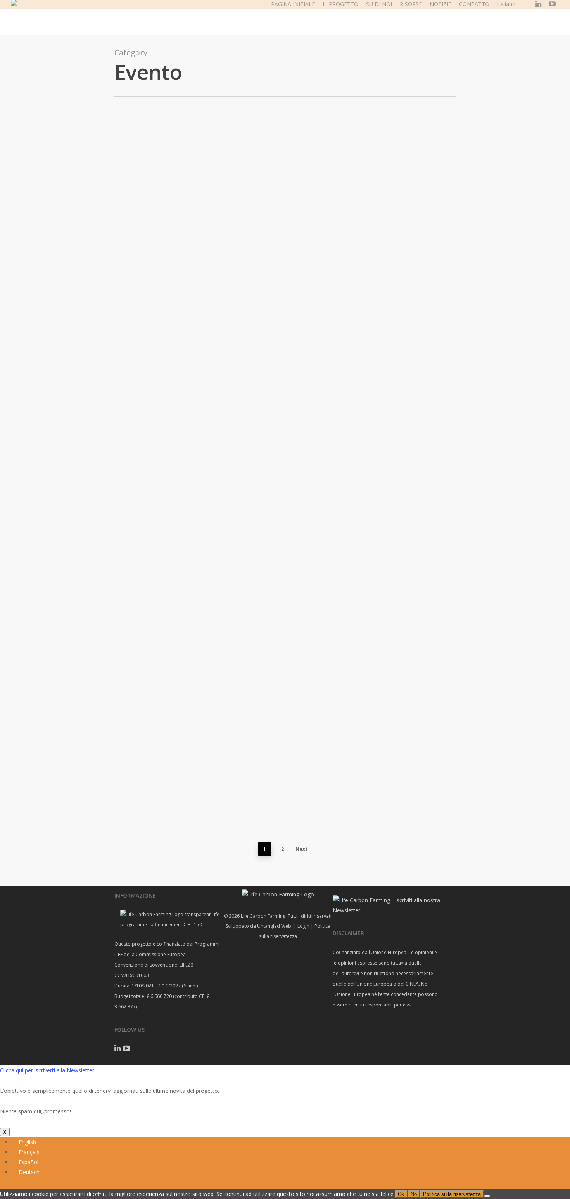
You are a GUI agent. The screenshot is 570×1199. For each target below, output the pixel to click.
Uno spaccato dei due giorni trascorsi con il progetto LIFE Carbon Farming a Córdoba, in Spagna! (446, 235)
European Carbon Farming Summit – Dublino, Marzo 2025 (88, 444)
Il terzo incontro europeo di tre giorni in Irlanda (267, 419)
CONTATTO (474, 4)
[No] (487, 1196)
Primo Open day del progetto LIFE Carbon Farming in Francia (88, 773)
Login (303, 926)
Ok (401, 1194)
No (414, 1194)
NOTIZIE (440, 4)
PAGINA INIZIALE (293, 4)
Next (301, 849)
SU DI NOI (379, 4)
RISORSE (411, 4)
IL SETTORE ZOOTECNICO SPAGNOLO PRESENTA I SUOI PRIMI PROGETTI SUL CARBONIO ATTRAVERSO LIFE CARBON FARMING (267, 229)
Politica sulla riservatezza (452, 1194)
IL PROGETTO (340, 4)
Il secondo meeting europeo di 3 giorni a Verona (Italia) (446, 596)
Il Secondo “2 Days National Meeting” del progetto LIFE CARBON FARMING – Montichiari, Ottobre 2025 (89, 372)
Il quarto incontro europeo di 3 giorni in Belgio (88, 242)
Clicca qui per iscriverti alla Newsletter (47, 1070)
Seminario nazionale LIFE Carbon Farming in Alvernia (446, 419)
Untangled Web (274, 926)
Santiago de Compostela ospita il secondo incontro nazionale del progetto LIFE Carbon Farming (267, 589)
